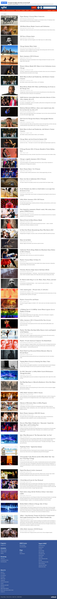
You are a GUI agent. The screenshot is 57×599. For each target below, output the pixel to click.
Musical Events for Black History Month (31, 220)
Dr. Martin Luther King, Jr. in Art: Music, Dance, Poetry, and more (38, 279)
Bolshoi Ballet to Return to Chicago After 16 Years (34, 504)
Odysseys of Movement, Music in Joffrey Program (33, 403)
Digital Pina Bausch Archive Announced (31, 470)
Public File (14, 596)
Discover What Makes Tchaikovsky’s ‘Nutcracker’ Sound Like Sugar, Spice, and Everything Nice (37, 424)
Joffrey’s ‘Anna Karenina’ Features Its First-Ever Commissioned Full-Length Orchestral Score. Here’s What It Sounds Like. (37, 516)
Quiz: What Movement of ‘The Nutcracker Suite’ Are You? (36, 435)
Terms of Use (9, 596)
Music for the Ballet (25, 240)
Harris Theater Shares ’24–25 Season (30, 169)
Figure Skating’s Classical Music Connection (32, 16)
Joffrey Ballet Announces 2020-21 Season (31, 393)
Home (2, 14)
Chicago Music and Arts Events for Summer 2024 (33, 139)
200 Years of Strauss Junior (27, 36)
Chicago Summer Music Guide (28, 46)
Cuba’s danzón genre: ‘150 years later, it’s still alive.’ (34, 289)
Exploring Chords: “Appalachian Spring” (31, 447)
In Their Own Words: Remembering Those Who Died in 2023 (36, 230)
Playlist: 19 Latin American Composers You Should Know (35, 341)
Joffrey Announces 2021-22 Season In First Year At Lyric (35, 320)
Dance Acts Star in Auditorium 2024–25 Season (33, 179)
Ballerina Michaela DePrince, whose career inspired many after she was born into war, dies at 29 (37, 109)
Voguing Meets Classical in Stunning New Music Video (35, 361)
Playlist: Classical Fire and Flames (29, 299)
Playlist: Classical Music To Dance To (30, 260)
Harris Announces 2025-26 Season (29, 56)
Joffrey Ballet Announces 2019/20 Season (31, 529)
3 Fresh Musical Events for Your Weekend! (31, 480)
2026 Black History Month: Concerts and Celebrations (34, 26)
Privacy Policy (3, 596)
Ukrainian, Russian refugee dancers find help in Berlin (34, 270)
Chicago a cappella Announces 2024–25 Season (33, 159)
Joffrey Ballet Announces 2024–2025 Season (32, 199)
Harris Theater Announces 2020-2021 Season (32, 413)
